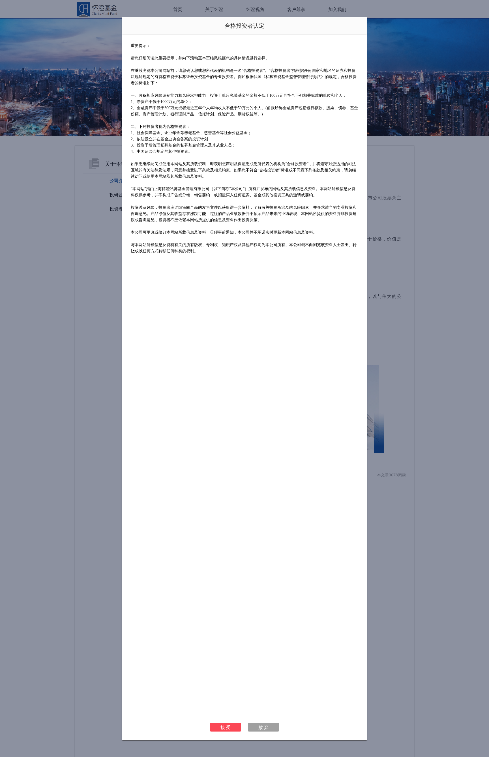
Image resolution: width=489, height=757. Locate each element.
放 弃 (263, 727)
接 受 (225, 727)
